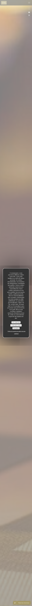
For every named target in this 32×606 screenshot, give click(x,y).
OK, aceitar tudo (16, 322)
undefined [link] (16, 333)
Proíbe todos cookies (16, 325)
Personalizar (16, 328)
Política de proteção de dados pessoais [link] (16, 331)
